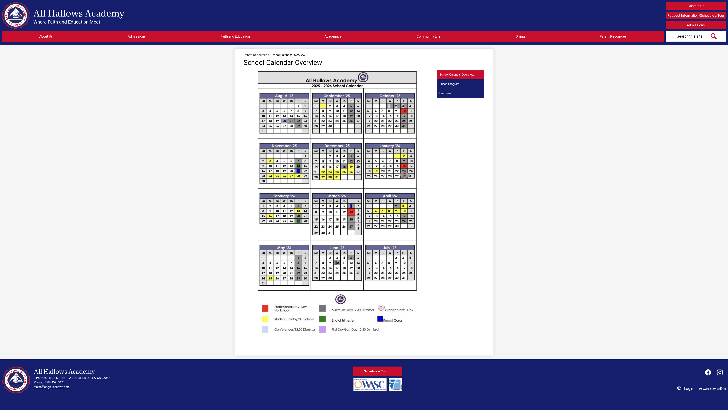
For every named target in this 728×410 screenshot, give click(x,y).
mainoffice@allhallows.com (52, 387)
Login (684, 388)
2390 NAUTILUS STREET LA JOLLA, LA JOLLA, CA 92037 (72, 378)
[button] (46, 36)
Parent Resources (256, 55)
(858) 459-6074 (54, 382)
